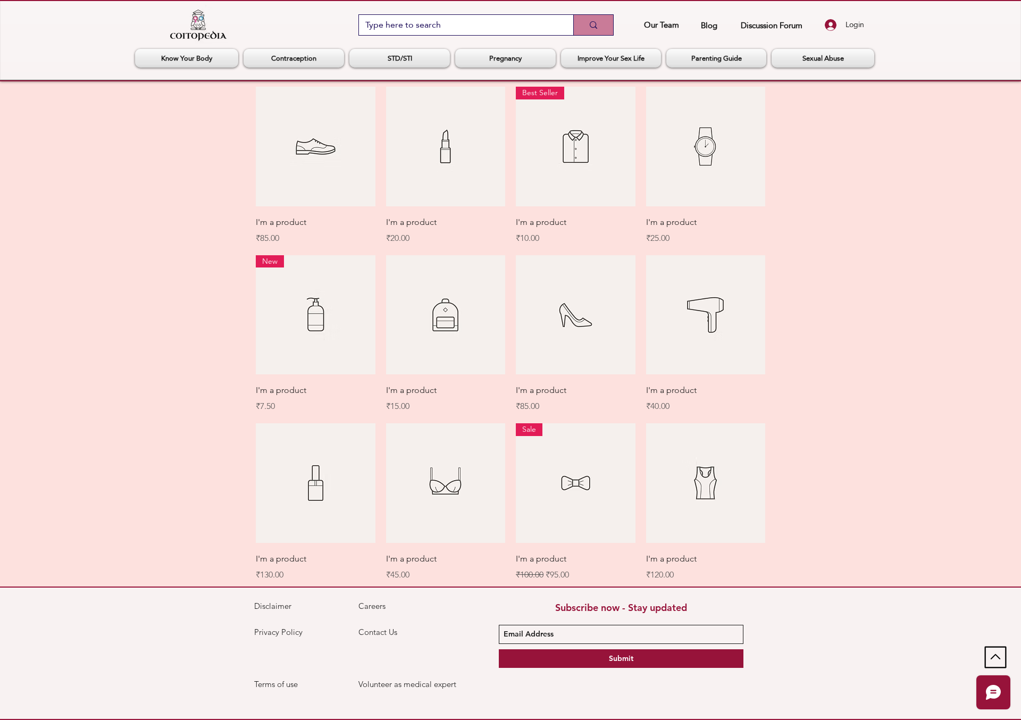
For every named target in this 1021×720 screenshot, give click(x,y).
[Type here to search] (593, 25)
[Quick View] (315, 146)
